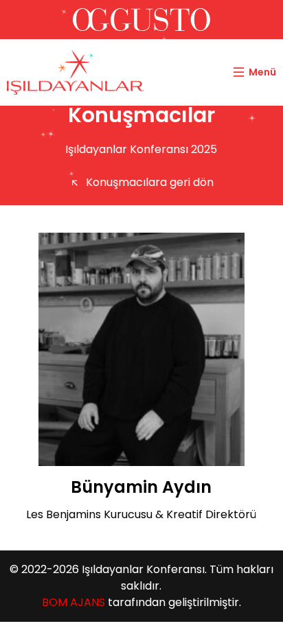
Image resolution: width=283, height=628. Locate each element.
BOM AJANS (73, 602)
